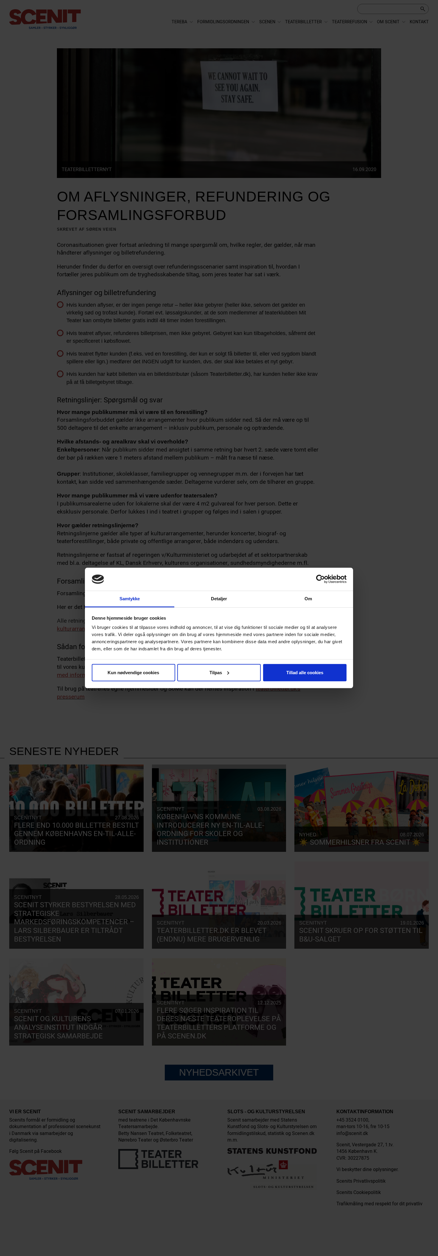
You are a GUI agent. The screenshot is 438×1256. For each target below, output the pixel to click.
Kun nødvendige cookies (133, 672)
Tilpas (215, 672)
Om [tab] (308, 598)
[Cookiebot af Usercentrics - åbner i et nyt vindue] (320, 579)
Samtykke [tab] (129, 598)
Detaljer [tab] (219, 598)
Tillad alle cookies (304, 672)
